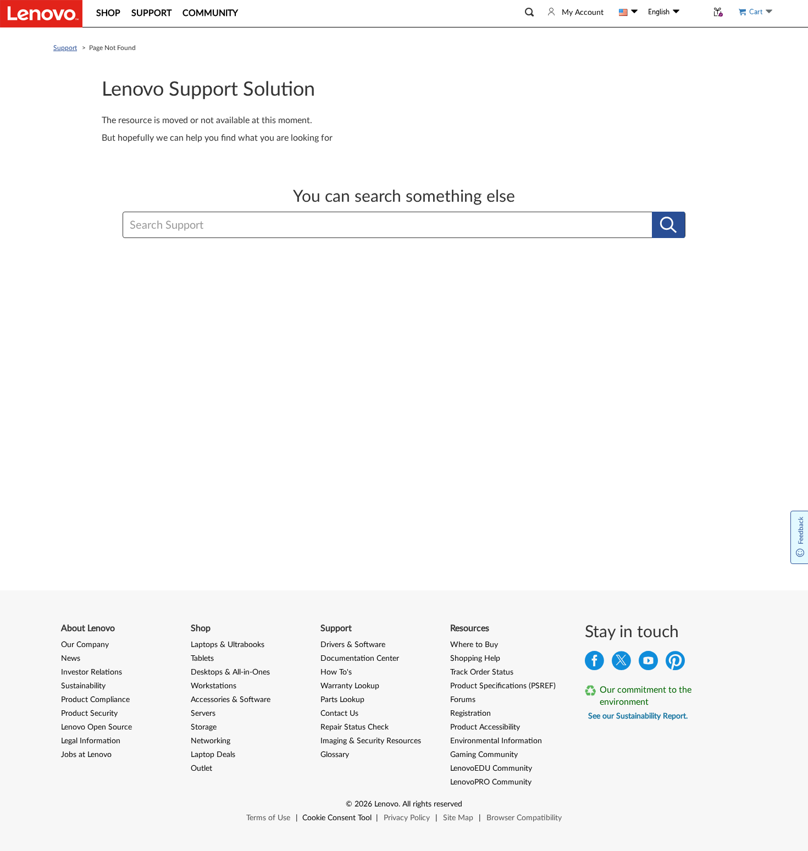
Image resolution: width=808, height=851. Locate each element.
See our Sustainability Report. (638, 716)
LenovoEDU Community (491, 768)
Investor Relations (91, 672)
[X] (621, 663)
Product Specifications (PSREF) (503, 686)
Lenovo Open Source (96, 727)
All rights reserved (432, 804)
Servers (203, 713)
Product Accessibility (485, 727)
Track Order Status (481, 672)
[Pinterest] (675, 663)
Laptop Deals (213, 755)
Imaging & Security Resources (370, 741)
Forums (462, 700)
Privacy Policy (407, 818)
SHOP (108, 13)
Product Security (89, 713)
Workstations (213, 686)
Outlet (201, 768)
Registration (470, 713)
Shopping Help (475, 658)
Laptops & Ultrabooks (227, 645)
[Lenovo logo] (41, 13)
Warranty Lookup (349, 686)
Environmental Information (496, 741)
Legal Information (90, 741)
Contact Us (339, 713)
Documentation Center (359, 658)
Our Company (85, 645)
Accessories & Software (230, 700)
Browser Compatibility (524, 818)
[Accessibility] (693, 12)
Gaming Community (484, 755)
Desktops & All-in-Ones (230, 672)
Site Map (458, 818)
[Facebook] (594, 663)
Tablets (202, 658)
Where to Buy (474, 645)
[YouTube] (648, 663)
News (70, 658)
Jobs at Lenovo (86, 755)
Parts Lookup (342, 700)
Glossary (334, 755)
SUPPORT (151, 13)
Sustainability (83, 686)
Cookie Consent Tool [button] (337, 818)
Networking (210, 741)
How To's (336, 672)
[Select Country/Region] (628, 12)
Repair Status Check (354, 727)
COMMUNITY (210, 13)
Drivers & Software (352, 645)
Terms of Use (268, 818)
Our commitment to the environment (645, 696)
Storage (204, 727)
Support (65, 48)
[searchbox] (350, 225)
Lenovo (386, 804)
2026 (363, 804)
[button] (529, 12)
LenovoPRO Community (491, 782)
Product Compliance (95, 700)
